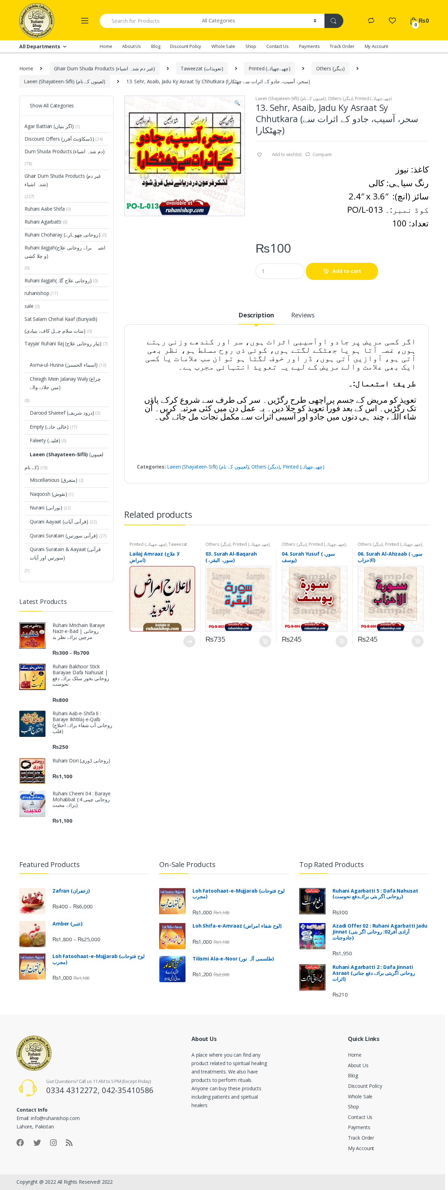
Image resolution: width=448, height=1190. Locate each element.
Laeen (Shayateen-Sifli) (59, 454)
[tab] (256, 318)
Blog (155, 46)
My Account (376, 46)
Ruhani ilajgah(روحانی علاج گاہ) (58, 280)
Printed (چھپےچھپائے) (269, 68)
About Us (131, 46)
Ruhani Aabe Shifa (47, 208)
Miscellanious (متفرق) (53, 480)
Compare (322, 154)
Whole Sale (223, 46)
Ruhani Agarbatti (46, 221)
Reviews (303, 315)
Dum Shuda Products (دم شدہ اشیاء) (64, 151)
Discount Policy (185, 46)
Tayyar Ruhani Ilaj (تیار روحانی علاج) (63, 343)
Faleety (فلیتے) (45, 440)
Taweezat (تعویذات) (202, 68)
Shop (250, 46)
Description (256, 315)
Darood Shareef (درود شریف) (62, 412)
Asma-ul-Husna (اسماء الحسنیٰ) (64, 364)
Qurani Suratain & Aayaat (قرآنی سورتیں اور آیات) (65, 553)
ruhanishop (41, 293)
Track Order (342, 46)
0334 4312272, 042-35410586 (100, 1090)
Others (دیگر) (330, 68)
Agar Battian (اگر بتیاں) (49, 126)
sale (32, 306)
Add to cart (346, 271)
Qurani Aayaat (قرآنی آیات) (59, 521)
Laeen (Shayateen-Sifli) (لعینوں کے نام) (64, 81)
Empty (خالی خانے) (49, 426)
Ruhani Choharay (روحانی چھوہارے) (62, 234)
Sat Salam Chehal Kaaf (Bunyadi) (60, 319)
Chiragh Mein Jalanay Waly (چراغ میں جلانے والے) (65, 382)
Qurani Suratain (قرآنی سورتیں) (64, 535)
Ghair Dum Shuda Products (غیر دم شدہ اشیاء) (104, 68)
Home (106, 46)
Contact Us (277, 46)
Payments (309, 46)
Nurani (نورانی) (46, 507)
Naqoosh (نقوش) (48, 494)
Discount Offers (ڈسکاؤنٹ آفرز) (59, 138)
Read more (189, 641)
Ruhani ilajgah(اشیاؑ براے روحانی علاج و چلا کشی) (65, 251)
